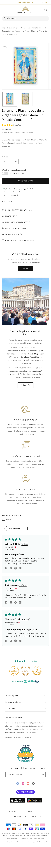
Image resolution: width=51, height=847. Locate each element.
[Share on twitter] (10, 568)
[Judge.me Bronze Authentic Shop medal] (25, 671)
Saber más (25, 385)
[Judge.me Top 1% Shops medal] (37, 671)
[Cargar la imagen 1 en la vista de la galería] (9, 99)
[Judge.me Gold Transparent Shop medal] (14, 671)
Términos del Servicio (28, 842)
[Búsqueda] (4, 18)
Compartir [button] (8, 201)
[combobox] (25, 18)
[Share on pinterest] (15, 568)
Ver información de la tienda (15, 195)
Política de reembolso (37, 838)
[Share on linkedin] (20, 568)
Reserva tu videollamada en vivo (18, 737)
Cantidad (5, 157)
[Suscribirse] (42, 774)
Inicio (4, 28)
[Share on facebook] (6, 568)
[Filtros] (4, 528)
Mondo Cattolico (12, 833)
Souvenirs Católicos (17, 28)
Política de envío (42, 842)
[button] (4, 10)
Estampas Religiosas (36, 28)
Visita (25, 268)
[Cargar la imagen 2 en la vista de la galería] (25, 99)
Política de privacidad (12, 842)
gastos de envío (8, 132)
